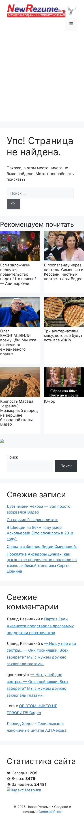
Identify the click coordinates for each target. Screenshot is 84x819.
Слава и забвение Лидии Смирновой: (42, 546)
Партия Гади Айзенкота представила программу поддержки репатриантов (40, 626)
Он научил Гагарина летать (32, 520)
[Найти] (13, 204)
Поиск (12, 457)
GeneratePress (50, 812)
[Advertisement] (42, 79)
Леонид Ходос (20, 723)
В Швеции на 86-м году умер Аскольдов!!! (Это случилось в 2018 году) (40, 533)
